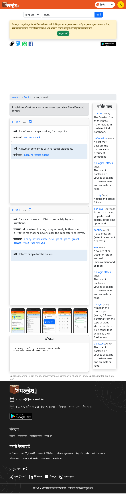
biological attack (103, 163)
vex (43, 242)
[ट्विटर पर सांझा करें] (19, 43)
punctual (99, 208)
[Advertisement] (63, 70)
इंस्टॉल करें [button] (49, 321)
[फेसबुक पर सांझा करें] (30, 43)
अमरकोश (16, 97)
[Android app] (21, 416)
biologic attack (102, 272)
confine (98, 230)
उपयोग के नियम (35, 436)
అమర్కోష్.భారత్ (28, 453)
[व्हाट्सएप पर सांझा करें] (25, 43)
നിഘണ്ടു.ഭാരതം (65, 453)
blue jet (98, 304)
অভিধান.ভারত (14, 458)
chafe (44, 239)
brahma (98, 113)
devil (51, 239)
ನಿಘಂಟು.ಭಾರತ (82, 453)
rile (38, 242)
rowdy (97, 195)
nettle (26, 242)
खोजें (98, 14)
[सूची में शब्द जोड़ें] (30, 122)
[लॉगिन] (120, 4)
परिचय (12, 436)
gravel (75, 239)
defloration (100, 138)
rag (33, 242)
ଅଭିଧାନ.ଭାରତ (98, 453)
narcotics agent (40, 155)
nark (16, 121)
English (28, 97)
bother (36, 239)
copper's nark (32, 137)
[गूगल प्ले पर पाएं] (108, 43)
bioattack (99, 343)
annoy (27, 239)
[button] (16, 320)
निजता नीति (22, 436)
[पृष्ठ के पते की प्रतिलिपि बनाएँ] (12, 43)
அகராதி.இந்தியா (45, 453)
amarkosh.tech (30, 458)
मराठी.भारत (14, 453)
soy (96, 247)
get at (58, 239)
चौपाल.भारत (45, 458)
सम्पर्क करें (48, 436)
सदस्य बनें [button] (63, 33)
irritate (18, 242)
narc (26, 155)
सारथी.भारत (57, 458)
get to (66, 239)
